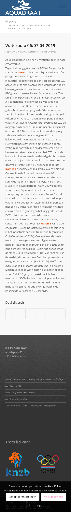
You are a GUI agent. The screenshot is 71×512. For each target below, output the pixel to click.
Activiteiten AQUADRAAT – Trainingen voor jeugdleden (30, 405)
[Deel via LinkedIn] (35, 314)
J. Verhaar (52, 51)
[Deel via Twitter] (15, 314)
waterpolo (33, 51)
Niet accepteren (53, 496)
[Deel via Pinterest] (29, 314)
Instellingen (36, 505)
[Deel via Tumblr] (42, 314)
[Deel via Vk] (49, 314)
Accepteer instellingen (22, 496)
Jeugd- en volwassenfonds (17, 398)
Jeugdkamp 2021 (13, 385)
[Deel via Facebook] (9, 314)
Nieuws (10, 21)
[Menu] (60, 8)
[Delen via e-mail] (62, 314)
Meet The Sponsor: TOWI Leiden (20, 392)
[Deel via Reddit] (55, 314)
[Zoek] (51, 8)
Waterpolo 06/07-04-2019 (30, 45)
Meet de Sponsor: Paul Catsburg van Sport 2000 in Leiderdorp (34, 379)
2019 (24, 51)
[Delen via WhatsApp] (22, 314)
